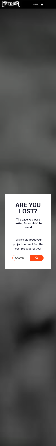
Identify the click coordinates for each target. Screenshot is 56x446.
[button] (36, 4)
